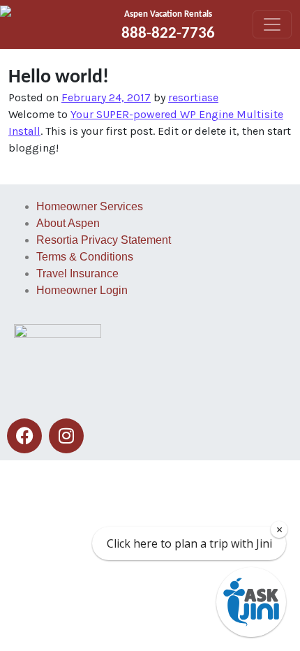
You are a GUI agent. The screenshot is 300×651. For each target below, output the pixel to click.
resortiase (193, 97)
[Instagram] (66, 435)
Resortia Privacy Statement (103, 240)
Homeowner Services (89, 206)
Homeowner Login (82, 290)
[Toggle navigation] (272, 24)
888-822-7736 (168, 33)
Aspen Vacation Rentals (168, 14)
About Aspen (68, 223)
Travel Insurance (77, 273)
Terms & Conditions (84, 257)
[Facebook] (24, 435)
